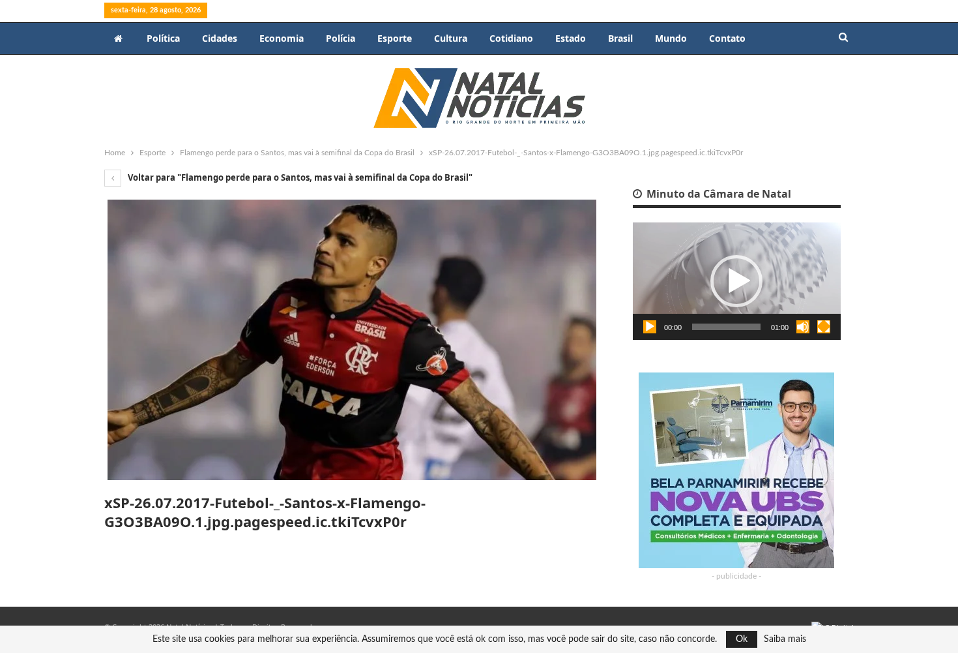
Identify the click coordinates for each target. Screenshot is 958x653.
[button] (736, 281)
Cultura (450, 38)
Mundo (671, 38)
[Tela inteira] (823, 326)
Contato (727, 38)
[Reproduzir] (649, 326)
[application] (737, 281)
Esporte (394, 38)
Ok (742, 639)
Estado (570, 38)
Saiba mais (785, 639)
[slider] (726, 327)
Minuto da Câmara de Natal (717, 194)
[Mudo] (802, 326)
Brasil (620, 38)
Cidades (219, 38)
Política (163, 38)
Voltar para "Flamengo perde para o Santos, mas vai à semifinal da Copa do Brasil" (299, 177)
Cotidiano (511, 38)
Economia (281, 38)
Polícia (340, 38)
